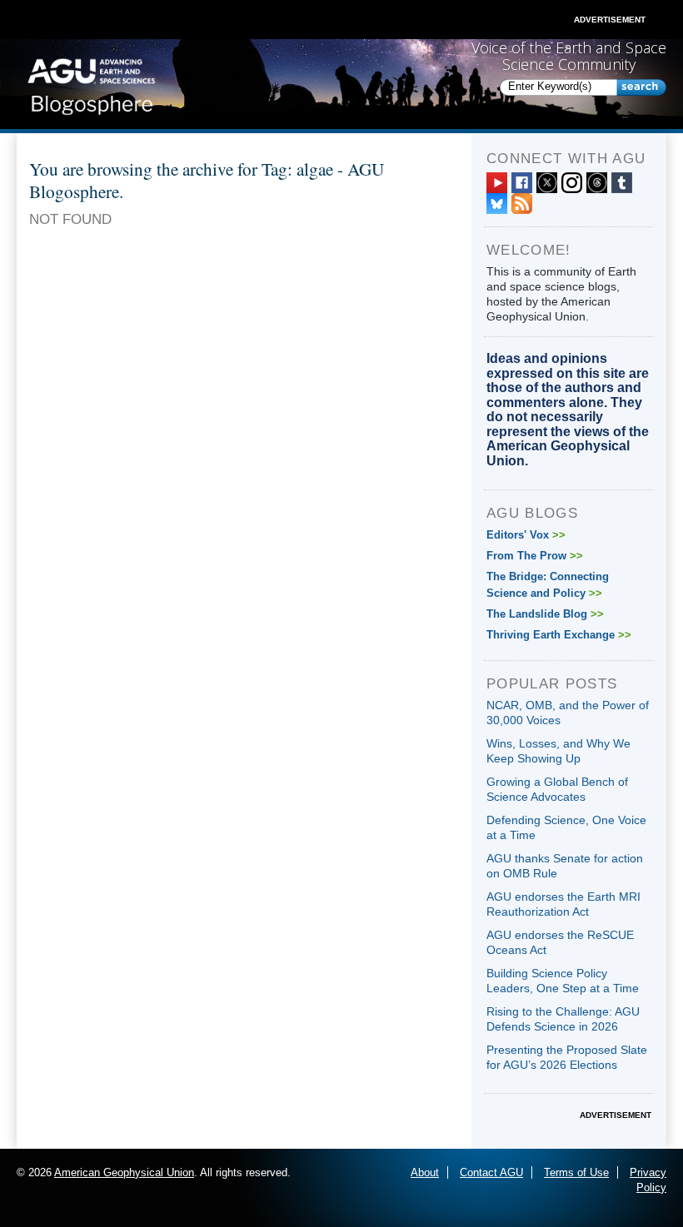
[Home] (91, 83)
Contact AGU (491, 1172)
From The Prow (534, 555)
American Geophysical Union (124, 1172)
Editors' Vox (526, 535)
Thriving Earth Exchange (558, 634)
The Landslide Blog (545, 614)
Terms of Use (576, 1172)
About (425, 1172)
